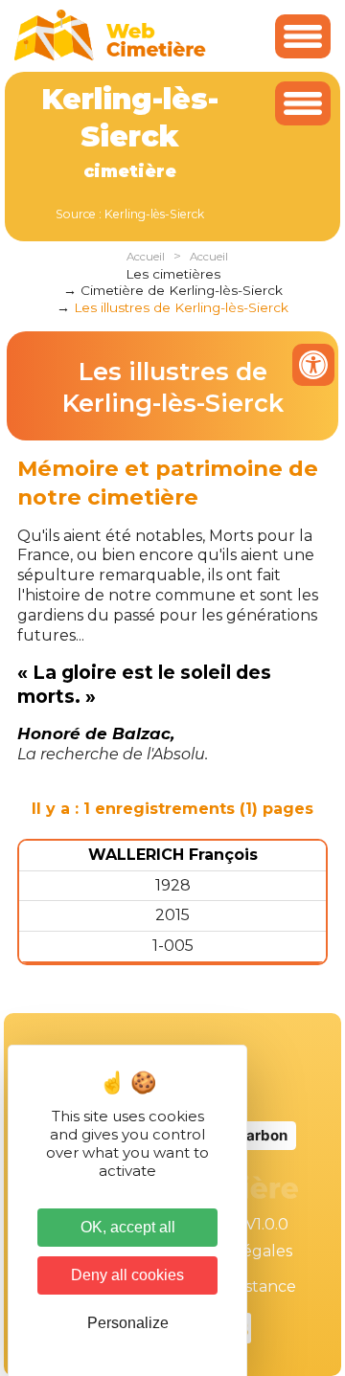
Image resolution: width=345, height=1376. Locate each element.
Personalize (128, 1323)
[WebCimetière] (110, 56)
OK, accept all (127, 1227)
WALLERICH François (173, 855)
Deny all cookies (127, 1275)
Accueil (145, 256)
